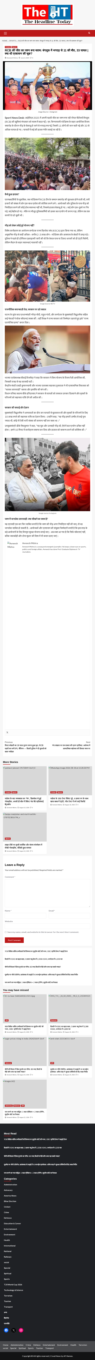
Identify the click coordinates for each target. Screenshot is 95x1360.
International (9, 1246)
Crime (6, 1212)
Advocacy (9, 1105)
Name (8, 910)
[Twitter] (7, 732)
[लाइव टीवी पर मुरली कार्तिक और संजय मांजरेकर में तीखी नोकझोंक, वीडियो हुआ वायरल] (25, 827)
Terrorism (8, 1296)
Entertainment (10, 1229)
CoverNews (55, 1356)
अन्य (7, 1020)
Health (7, 1240)
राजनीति (6, 1323)
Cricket (8, 47)
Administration (10, 1184)
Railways (7, 1257)
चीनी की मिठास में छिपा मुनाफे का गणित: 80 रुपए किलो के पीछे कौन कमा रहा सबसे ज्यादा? (33, 967)
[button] (5, 33)
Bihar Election (10, 1201)
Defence (8, 1218)
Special (7, 1268)
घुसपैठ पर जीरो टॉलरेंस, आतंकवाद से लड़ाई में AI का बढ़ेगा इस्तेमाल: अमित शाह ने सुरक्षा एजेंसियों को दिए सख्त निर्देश (41, 974)
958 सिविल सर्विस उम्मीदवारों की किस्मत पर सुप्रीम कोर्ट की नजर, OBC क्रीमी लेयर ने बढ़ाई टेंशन (36, 951)
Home (5, 1345)
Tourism (7, 1301)
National (54, 1020)
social (6, 1262)
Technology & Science (13, 1290)
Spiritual (7, 1273)
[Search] (89, 33)
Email (52, 910)
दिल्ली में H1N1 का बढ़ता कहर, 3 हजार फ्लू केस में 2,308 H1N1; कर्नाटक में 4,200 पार (34, 959)
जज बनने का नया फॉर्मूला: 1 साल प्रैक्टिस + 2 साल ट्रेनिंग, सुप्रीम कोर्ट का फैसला (31, 982)
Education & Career (12, 1223)
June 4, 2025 (25, 58)
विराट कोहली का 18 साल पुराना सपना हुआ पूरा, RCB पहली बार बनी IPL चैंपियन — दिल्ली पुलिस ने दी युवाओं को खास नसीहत (25, 747)
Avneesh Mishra (12, 58)
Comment (10, 877)
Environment (9, 1234)
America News (10, 1196)
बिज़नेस (6, 1318)
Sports (14, 47)
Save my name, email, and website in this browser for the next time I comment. (43, 932)
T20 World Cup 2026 (13, 1284)
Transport (8, 1307)
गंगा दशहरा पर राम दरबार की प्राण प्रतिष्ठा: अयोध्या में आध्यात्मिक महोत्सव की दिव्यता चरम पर (71, 745)
